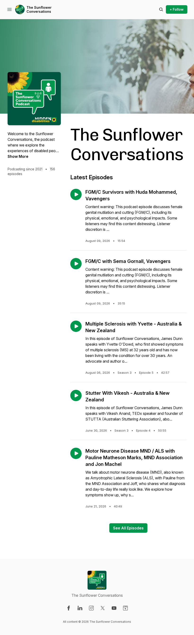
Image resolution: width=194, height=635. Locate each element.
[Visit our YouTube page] (114, 608)
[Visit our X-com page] (102, 608)
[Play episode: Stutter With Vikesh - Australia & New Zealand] (76, 395)
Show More (18, 156)
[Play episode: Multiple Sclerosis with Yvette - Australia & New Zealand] (76, 326)
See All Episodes (128, 528)
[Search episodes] (161, 9)
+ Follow (177, 9)
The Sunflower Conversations (39, 9)
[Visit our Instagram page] (91, 608)
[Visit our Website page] (125, 608)
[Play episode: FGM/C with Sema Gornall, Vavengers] (76, 263)
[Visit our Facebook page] (68, 608)
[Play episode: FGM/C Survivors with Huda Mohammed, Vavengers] (76, 194)
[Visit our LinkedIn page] (80, 608)
